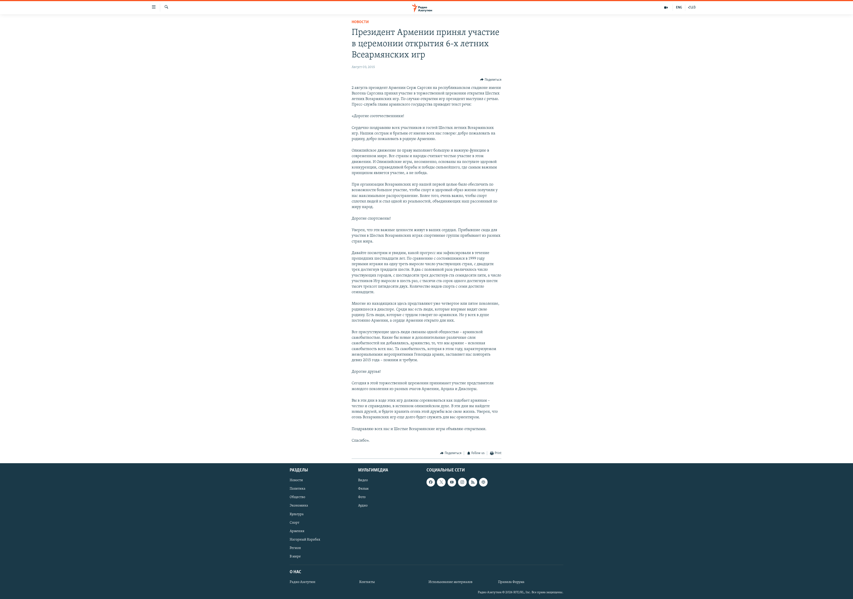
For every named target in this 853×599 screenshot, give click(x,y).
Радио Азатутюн (302, 582)
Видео (363, 480)
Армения (297, 531)
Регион (295, 548)
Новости (360, 22)
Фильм (363, 489)
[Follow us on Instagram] (462, 482)
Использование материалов (450, 582)
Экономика (299, 506)
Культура (297, 514)
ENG (679, 7)
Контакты (367, 582)
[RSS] (473, 482)
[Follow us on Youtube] (452, 482)
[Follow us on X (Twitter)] (441, 482)
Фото (362, 497)
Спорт (294, 523)
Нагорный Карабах (305, 539)
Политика (297, 489)
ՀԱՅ (692, 7)
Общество (297, 497)
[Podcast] (483, 482)
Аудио (363, 506)
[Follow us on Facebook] (430, 482)
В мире (295, 556)
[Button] (490, 80)
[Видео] (666, 7)
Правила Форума (511, 582)
